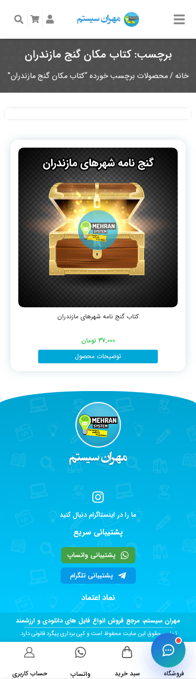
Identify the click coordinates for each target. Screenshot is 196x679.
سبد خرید (127, 673)
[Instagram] (98, 497)
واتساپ (80, 674)
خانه (182, 76)
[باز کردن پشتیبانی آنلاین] (168, 650)
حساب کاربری (29, 673)
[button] (18, 19)
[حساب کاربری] (30, 652)
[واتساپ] (80, 652)
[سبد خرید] (127, 652)
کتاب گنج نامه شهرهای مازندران (98, 316)
